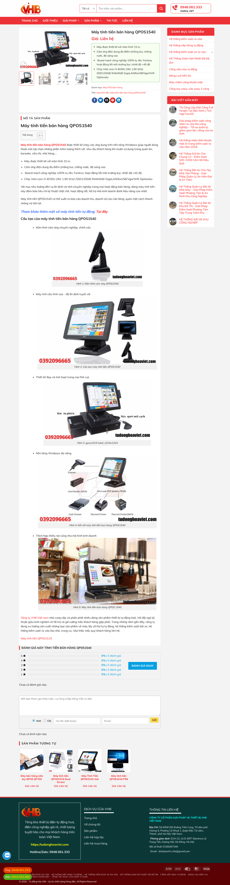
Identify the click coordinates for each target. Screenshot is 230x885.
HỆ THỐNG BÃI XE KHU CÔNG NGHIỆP (194, 221)
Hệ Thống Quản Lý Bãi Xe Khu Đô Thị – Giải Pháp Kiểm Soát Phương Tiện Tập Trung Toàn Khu (195, 207)
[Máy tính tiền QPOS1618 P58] (118, 760)
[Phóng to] (23, 64)
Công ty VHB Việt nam (35, 617)
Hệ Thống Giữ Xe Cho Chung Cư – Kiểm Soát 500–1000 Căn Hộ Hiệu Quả (194, 158)
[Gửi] (161, 8)
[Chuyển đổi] (212, 52)
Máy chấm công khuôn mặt (186, 82)
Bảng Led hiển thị (180, 75)
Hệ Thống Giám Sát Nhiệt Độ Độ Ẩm (189, 60)
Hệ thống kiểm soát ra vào (185, 39)
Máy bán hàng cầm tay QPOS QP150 (32, 777)
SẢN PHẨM (91, 20)
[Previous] (25, 49)
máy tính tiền (102, 92)
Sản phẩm (90, 830)
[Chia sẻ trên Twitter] (100, 100)
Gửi (154, 720)
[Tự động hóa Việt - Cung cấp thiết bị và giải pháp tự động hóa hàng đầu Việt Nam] (47, 8)
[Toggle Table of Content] (38, 135)
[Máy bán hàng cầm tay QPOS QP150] (31, 760)
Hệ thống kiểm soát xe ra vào (187, 52)
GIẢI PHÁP (70, 20)
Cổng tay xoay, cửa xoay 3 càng (189, 88)
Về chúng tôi (92, 824)
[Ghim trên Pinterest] (113, 100)
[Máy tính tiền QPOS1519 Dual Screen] (60, 760)
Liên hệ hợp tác (94, 837)
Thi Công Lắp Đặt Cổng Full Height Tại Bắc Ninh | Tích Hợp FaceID (196, 110)
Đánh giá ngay (143, 665)
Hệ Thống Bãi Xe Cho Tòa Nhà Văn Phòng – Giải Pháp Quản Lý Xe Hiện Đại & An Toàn (195, 175)
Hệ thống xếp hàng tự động (186, 45)
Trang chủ (90, 818)
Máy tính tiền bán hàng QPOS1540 (128, 92)
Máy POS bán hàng (112, 87)
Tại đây (102, 211)
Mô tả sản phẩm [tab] (36, 118)
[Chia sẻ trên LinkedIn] (119, 100)
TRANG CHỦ (30, 20)
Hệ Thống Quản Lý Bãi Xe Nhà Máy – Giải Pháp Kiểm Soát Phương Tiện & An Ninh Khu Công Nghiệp (195, 191)
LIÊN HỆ (127, 20)
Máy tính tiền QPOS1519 (36, 638)
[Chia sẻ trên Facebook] (94, 100)
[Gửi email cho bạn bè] (106, 100)
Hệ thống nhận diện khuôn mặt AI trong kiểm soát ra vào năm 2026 (195, 143)
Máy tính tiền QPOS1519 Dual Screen (60, 778)
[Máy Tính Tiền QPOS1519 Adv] (89, 760)
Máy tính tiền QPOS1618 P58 (119, 777)
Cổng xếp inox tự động (183, 69)
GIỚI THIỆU (50, 20)
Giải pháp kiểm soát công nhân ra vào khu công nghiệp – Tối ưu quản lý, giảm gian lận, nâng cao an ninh (196, 127)
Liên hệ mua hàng (95, 843)
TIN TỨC (112, 20)
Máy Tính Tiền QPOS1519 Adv (90, 777)
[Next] (83, 49)
